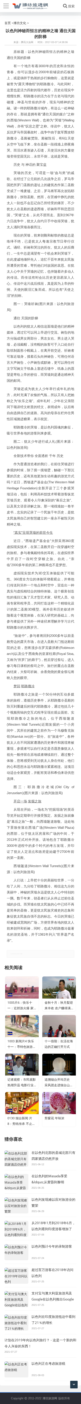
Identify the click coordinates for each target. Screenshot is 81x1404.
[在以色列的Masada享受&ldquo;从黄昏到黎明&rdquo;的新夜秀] (16, 1182)
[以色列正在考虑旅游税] (16, 1369)
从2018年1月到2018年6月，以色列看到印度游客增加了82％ (53, 1229)
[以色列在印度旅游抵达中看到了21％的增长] (16, 1323)
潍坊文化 (20, 23)
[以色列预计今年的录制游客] (16, 1252)
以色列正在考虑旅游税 (48, 1363)
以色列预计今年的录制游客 (52, 1246)
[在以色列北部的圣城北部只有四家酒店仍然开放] (16, 1159)
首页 (7, 23)
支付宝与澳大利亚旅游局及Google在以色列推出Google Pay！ (53, 1299)
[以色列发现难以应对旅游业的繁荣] (16, 1205)
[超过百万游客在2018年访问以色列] (16, 1276)
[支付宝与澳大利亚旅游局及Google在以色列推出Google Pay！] (16, 1299)
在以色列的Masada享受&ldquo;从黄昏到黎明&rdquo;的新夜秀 (49, 1182)
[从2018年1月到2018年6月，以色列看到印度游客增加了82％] (16, 1229)
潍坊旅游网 (50, 1398)
